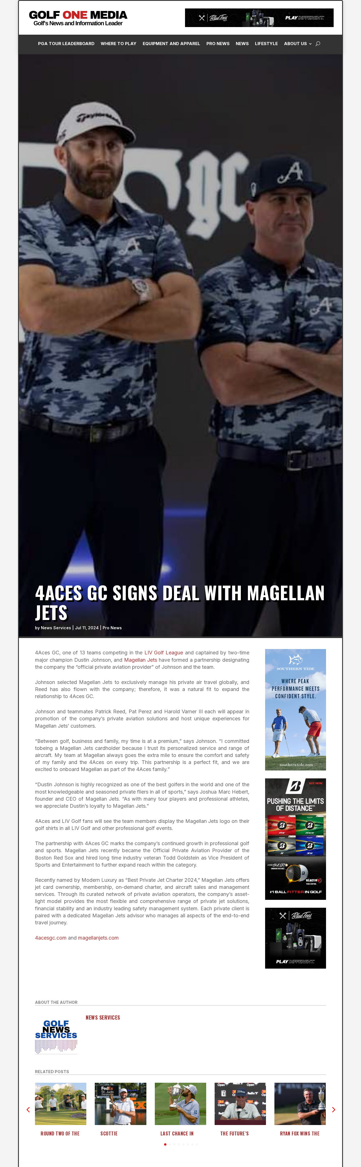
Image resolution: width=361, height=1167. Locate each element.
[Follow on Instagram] (266, 127)
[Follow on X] (289, 127)
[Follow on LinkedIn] (277, 127)
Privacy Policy (328, 63)
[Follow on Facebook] (255, 127)
